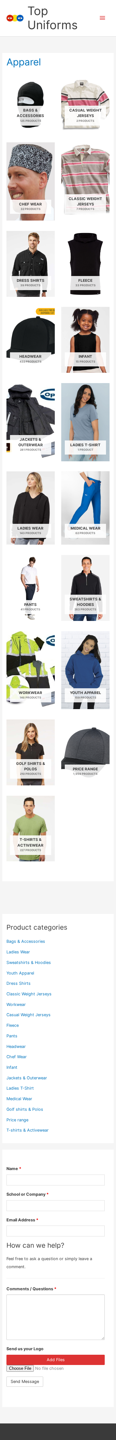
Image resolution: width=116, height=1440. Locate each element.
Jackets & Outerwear (26, 1078)
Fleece (12, 1025)
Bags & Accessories (25, 941)
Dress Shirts (18, 983)
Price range (17, 1120)
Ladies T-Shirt (20, 1088)
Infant (11, 1067)
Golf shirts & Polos (24, 1109)
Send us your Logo (25, 1348)
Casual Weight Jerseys (28, 1014)
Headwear (16, 1046)
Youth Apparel (20, 973)
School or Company (27, 1194)
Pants (11, 1036)
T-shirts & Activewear (27, 1130)
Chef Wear (16, 1056)
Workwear (16, 1004)
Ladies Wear (18, 952)
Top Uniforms (52, 18)
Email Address (22, 1220)
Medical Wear (19, 1098)
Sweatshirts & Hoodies (28, 962)
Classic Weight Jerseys (29, 994)
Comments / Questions (31, 1288)
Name (13, 1168)
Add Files (56, 1359)
